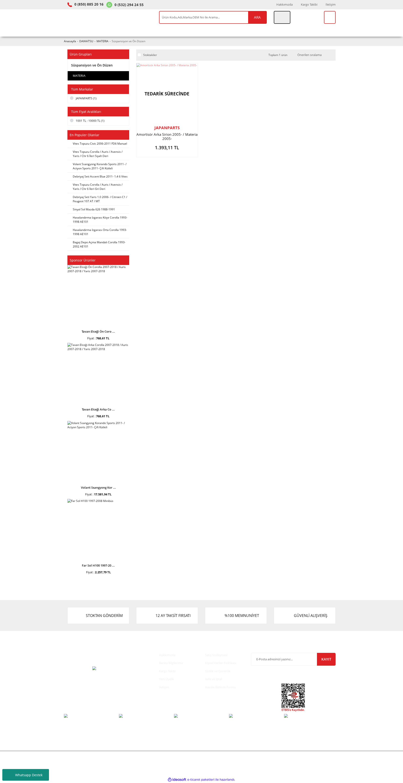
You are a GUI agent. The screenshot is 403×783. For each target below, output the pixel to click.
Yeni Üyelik (166, 679)
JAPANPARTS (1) (86, 98)
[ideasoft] (177, 779)
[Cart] (330, 17)
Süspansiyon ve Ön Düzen (128, 41)
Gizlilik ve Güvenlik (217, 671)
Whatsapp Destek (28, 775)
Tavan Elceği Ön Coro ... (98, 331)
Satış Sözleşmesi (216, 655)
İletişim (331, 4)
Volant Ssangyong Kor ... (98, 487)
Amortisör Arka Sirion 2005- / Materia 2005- (167, 136)
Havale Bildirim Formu (220, 687)
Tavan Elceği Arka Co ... (98, 409)
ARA (257, 17)
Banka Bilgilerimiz (171, 663)
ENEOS (187, 30)
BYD (226, 30)
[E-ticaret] (201, 779)
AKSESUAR (249, 30)
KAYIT (326, 659)
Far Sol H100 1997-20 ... (98, 565)
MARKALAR (278, 30)
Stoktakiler (150, 55)
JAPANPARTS (167, 127)
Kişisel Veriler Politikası (220, 663)
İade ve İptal (213, 679)
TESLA (208, 30)
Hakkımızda (284, 4)
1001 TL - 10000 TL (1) (90, 121)
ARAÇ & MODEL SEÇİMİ (88, 30)
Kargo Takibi (309, 4)
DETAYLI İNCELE (167, 148)
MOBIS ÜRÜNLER (156, 30)
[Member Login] (282, 17)
